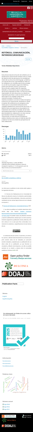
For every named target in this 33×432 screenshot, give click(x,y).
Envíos (7, 28)
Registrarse (24, 1)
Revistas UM (16, 1)
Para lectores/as (7, 361)
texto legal (6, 215)
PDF (29, 59)
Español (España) (7, 299)
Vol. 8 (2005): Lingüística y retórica (10, 47)
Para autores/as (6, 363)
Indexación (27, 25)
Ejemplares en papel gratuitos (16, 35)
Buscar (16, 41)
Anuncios (28, 31)
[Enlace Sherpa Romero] (17, 256)
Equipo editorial (16, 25)
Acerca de (6, 25)
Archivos (8, 46)
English (5, 296)
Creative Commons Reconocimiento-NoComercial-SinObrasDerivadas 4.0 (16, 213)
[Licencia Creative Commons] (16, 230)
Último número (24, 28)
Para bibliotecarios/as (8, 366)
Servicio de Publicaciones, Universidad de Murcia (15, 206)
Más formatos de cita (8, 171)
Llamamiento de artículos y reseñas (12, 31)
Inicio (3, 46)
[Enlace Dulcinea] (16, 265)
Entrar (30, 1)
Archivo (15, 28)
